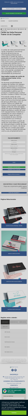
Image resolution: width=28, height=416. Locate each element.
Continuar (14, 412)
